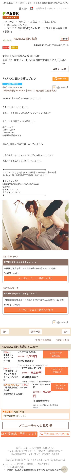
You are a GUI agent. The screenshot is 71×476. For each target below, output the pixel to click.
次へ (66, 331)
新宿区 (33, 21)
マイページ (64, 8)
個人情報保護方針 (19, 454)
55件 (59, 69)
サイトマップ (34, 454)
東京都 (22, 21)
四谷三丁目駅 (49, 21)
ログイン (51, 8)
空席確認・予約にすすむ (20, 433)
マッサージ (8, 21)
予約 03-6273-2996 (56, 434)
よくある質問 (35, 448)
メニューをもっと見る (34, 425)
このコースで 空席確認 (56, 354)
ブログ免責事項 (43, 340)
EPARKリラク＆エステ (10, 15)
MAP (65, 39)
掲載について (22, 448)
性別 (24, 8)
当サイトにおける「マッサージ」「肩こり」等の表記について (35, 451)
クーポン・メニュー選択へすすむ (35, 278)
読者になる (62, 79)
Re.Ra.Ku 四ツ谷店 (17, 25)
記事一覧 (35, 331)
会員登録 (40, 8)
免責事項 (55, 454)
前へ (5, 331)
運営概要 (46, 454)
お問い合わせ (62, 340)
